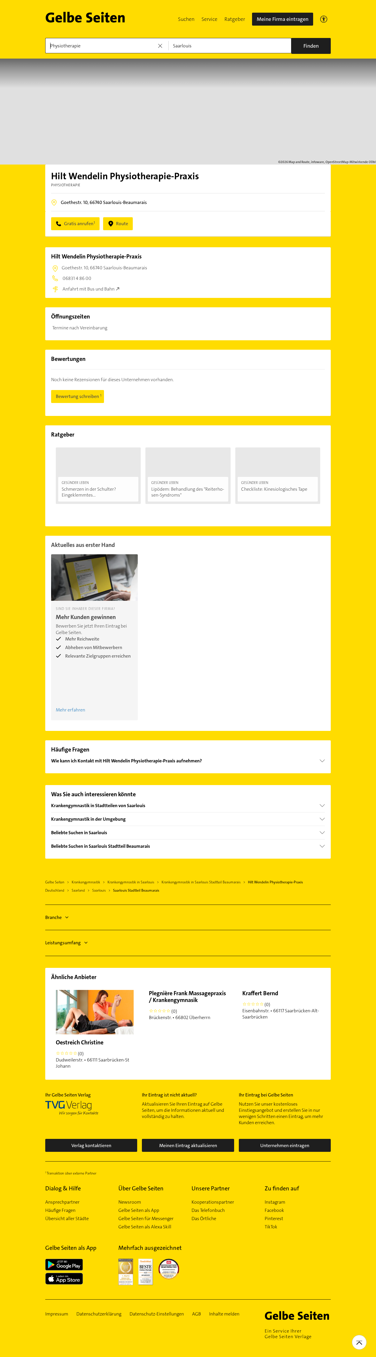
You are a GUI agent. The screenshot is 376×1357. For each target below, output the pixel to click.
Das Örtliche (204, 1219)
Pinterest (274, 1219)
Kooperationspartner (213, 1202)
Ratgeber (234, 19)
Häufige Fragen (60, 1210)
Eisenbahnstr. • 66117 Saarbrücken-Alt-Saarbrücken (280, 1004)
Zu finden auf (282, 1188)
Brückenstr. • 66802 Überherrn (187, 1005)
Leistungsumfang (63, 943)
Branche (53, 917)
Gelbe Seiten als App (138, 1210)
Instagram (275, 1202)
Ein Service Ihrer (288, 1333)
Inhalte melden (224, 1314)
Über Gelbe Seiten (141, 1188)
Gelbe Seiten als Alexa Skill (144, 1227)
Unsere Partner (211, 1188)
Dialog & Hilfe (63, 1188)
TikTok (271, 1227)
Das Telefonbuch (208, 1210)
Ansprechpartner (62, 1202)
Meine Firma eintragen (282, 19)
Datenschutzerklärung (98, 1314)
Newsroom (129, 1202)
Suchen (186, 19)
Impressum (56, 1314)
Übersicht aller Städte (67, 1219)
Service (209, 19)
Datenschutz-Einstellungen (157, 1314)
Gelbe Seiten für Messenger (146, 1219)
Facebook (274, 1210)
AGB (196, 1314)
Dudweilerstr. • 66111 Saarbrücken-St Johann (92, 1054)
